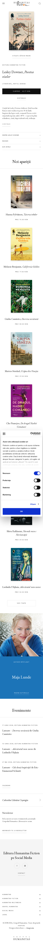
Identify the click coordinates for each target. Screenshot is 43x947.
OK (21, 511)
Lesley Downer (12, 72)
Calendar (6, 785)
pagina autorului (21, 693)
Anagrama (30, 928)
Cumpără (21, 91)
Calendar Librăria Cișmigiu (15, 800)
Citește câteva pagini (21, 56)
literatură (6, 84)
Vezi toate (21, 603)
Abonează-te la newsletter (14, 830)
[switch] (37, 480)
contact (21, 873)
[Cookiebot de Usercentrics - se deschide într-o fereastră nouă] (30, 433)
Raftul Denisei (19, 84)
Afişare (33, 504)
